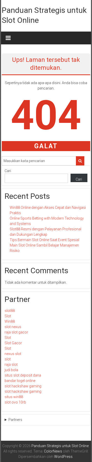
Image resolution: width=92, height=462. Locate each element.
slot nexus (13, 327)
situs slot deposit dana (23, 375)
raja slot (11, 364)
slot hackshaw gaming (23, 386)
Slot (8, 316)
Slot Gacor (13, 343)
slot (8, 359)
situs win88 (14, 397)
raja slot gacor (16, 332)
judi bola (11, 370)
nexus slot (13, 354)
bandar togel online (20, 381)
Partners (15, 420)
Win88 (10, 321)
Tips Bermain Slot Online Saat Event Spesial (44, 240)
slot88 (10, 311)
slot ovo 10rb (15, 402)
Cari (8, 171)
